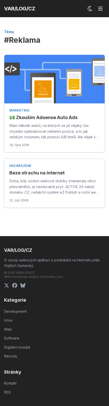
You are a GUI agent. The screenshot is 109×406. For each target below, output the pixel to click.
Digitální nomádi (17, 347)
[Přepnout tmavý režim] (90, 8)
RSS (7, 392)
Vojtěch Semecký (18, 265)
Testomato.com (51, 277)
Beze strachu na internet (37, 172)
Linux (8, 320)
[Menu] (100, 8)
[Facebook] (14, 285)
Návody (10, 356)
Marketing (19, 110)
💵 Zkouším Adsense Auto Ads (43, 117)
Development (15, 311)
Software (11, 338)
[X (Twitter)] (6, 285)
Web (8, 329)
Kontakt (10, 383)
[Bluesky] (22, 285)
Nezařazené (20, 166)
